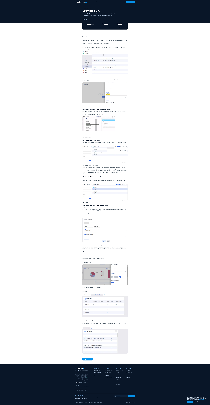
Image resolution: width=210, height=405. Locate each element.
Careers (127, 374)
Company (122, 1)
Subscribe (131, 396)
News (117, 381)
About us (128, 370)
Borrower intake (108, 372)
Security (127, 375)
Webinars (117, 379)
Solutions (110, 1)
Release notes (118, 377)
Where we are (129, 372)
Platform (97, 1)
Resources (115, 1)
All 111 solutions (107, 378)
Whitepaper (118, 374)
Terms (130, 402)
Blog (116, 375)
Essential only (196, 401)
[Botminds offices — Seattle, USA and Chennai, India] (81, 377)
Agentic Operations (97, 372)
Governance (96, 375)
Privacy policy (201, 399)
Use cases (118, 384)
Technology (104, 1)
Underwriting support (109, 377)
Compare (117, 372)
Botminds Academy (119, 370)
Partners (128, 377)
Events (117, 382)
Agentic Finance (97, 370)
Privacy (126, 402)
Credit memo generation (107, 375)
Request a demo (131, 1)
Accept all (190, 401)
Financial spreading (108, 370)
